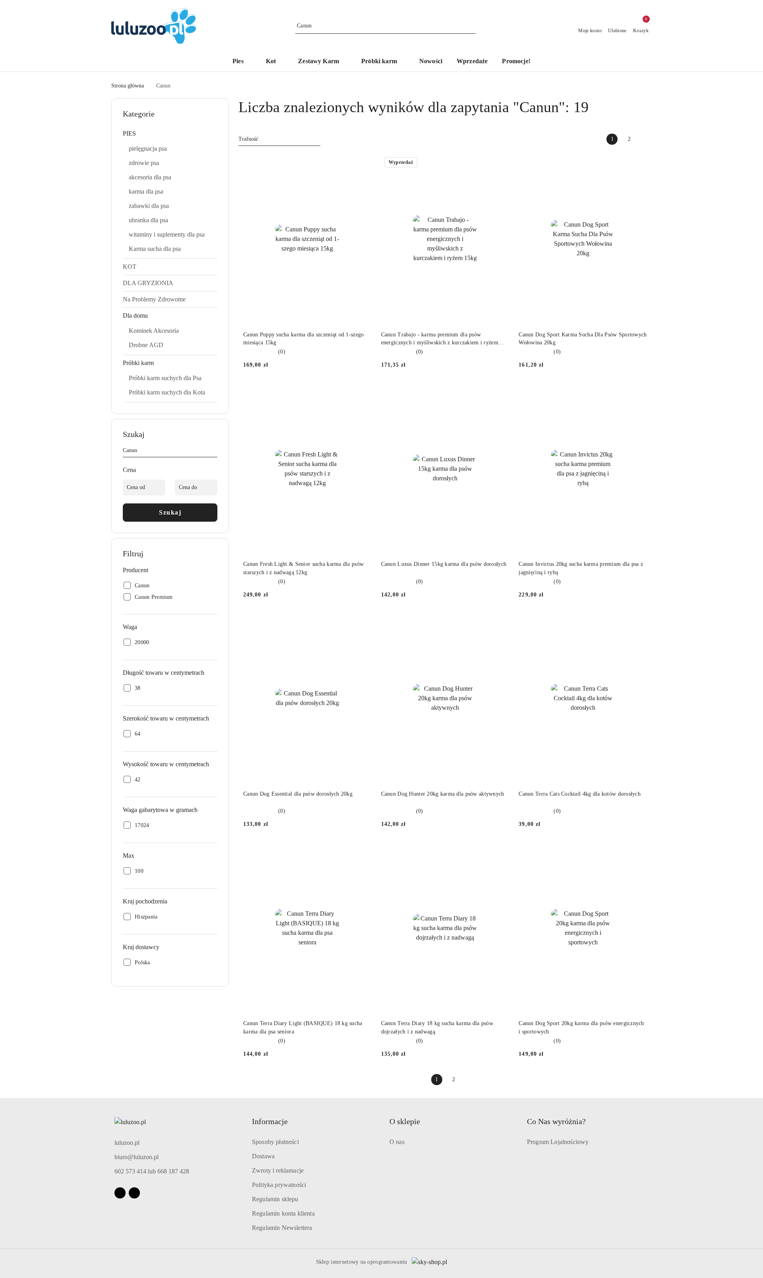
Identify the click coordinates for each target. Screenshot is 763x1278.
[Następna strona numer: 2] (646, 139)
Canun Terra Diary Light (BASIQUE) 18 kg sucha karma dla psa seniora (302, 1027)
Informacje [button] (270, 1121)
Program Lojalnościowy (558, 1141)
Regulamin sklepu (275, 1199)
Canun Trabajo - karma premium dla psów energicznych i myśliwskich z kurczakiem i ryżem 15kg (439, 339)
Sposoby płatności (275, 1141)
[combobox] (279, 139)
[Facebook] (120, 1192)
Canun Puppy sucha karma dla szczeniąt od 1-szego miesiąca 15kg (303, 339)
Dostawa (263, 1156)
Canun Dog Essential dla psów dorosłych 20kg (297, 794)
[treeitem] (170, 134)
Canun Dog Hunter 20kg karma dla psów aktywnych (442, 794)
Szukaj (170, 512)
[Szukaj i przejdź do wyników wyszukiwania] (471, 26)
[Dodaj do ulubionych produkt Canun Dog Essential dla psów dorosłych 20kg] (362, 622)
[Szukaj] (214, 452)
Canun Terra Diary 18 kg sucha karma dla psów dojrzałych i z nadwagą (437, 1027)
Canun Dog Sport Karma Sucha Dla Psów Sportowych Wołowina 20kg (583, 339)
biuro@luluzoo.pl (136, 1157)
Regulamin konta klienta (283, 1213)
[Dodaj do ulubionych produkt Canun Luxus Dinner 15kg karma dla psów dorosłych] (500, 392)
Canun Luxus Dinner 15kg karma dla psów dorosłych (443, 564)
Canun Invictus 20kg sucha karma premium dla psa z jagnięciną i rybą (581, 568)
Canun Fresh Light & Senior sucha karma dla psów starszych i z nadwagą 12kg (303, 568)
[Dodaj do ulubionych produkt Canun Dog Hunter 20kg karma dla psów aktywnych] (500, 622)
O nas (397, 1141)
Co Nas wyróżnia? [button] (556, 1121)
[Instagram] (134, 1192)
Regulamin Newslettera (282, 1227)
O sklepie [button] (404, 1121)
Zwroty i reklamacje (278, 1170)
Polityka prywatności (279, 1184)
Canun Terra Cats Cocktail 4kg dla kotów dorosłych (580, 794)
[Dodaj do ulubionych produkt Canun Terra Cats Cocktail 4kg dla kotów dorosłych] (638, 622)
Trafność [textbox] (248, 139)
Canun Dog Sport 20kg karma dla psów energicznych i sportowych (581, 1027)
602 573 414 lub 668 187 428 (151, 1171)
